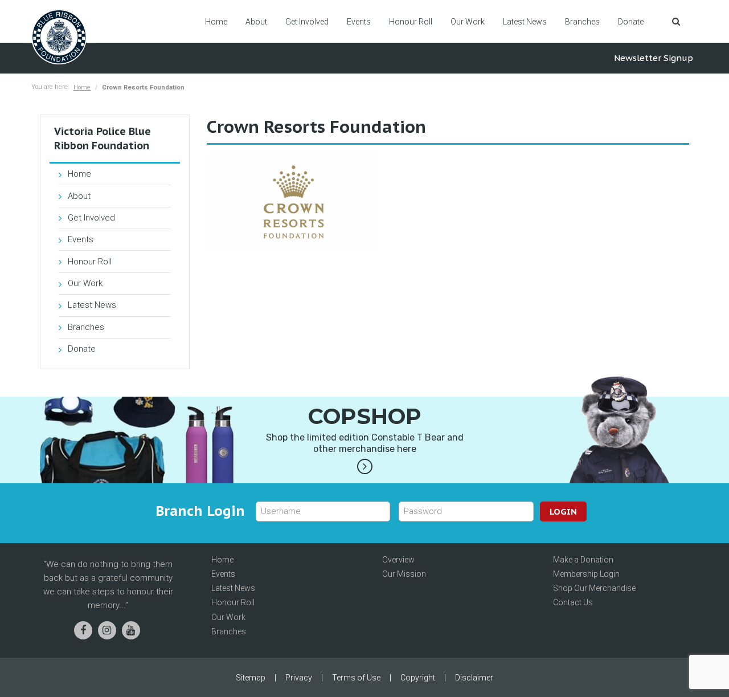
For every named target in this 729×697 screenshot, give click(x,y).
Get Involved (307, 21)
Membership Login (586, 573)
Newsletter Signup (653, 57)
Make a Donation (583, 559)
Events (359, 21)
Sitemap (250, 677)
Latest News (525, 21)
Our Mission (404, 573)
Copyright (417, 677)
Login (563, 511)
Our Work (467, 21)
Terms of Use (356, 677)
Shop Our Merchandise (594, 588)
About (256, 21)
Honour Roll (410, 21)
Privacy (298, 677)
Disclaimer (474, 677)
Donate (631, 21)
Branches (582, 21)
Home (216, 21)
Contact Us (573, 602)
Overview (398, 559)
